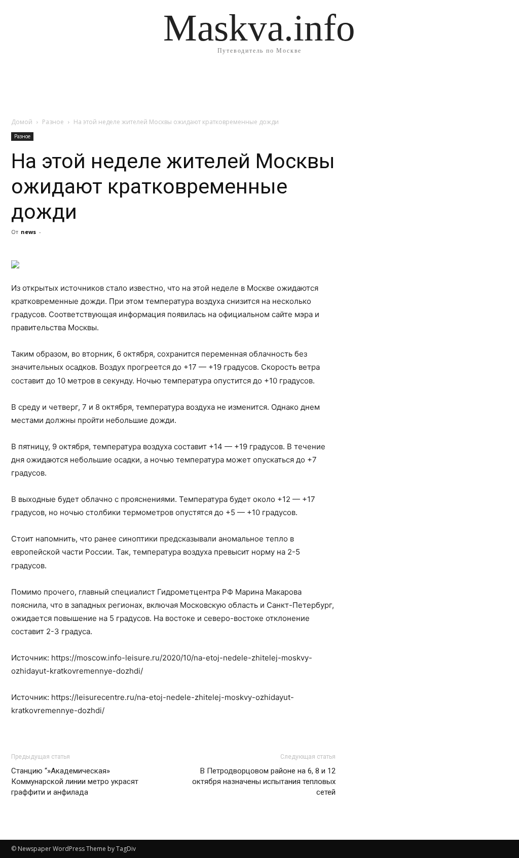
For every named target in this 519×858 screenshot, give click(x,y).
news (28, 232)
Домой (21, 122)
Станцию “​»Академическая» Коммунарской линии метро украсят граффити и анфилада (74, 781)
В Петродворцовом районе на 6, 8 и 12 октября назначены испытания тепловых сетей (264, 781)
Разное (53, 122)
